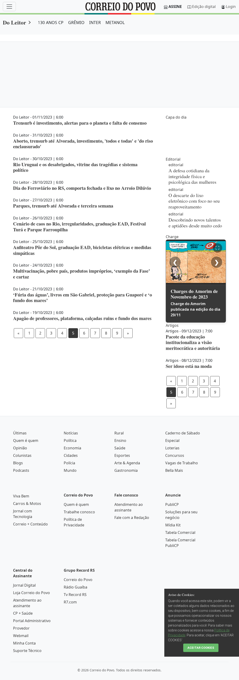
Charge (172, 236)
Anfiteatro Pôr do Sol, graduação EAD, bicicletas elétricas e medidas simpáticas (82, 250)
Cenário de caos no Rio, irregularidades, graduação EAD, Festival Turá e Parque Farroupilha (79, 226)
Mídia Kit (173, 525)
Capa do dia (176, 117)
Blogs (18, 462)
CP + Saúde (23, 613)
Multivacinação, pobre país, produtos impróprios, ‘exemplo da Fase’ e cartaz (81, 273)
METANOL (115, 22)
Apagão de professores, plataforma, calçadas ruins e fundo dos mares (82, 318)
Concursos (174, 455)
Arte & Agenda (127, 462)
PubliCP (172, 504)
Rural (119, 433)
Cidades (71, 455)
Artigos (172, 325)
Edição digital (204, 6)
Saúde (119, 448)
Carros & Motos (27, 503)
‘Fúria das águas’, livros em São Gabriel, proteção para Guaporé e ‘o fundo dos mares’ (82, 297)
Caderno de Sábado (182, 433)
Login (231, 6)
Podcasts (21, 470)
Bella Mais (174, 470)
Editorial (173, 159)
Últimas (20, 433)
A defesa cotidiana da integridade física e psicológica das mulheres (192, 176)
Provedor (21, 628)
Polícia (69, 462)
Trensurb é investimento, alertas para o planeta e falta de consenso (80, 122)
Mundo (70, 470)
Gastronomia (126, 470)
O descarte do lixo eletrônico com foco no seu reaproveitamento (194, 201)
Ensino (120, 440)
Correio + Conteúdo (30, 524)
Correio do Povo (78, 579)
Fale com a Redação (131, 517)
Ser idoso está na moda (189, 366)
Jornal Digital (24, 585)
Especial (172, 440)
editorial (176, 164)
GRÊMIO (76, 22)
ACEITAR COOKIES (200, 647)
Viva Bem (21, 496)
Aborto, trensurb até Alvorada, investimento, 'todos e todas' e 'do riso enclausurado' (83, 143)
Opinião (20, 448)
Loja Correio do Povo (31, 592)
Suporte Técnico (27, 650)
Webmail (20, 635)
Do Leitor (14, 22)
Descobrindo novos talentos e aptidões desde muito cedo (195, 222)
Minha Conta (24, 643)
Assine (175, 6)
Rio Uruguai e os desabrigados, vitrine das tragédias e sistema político (75, 167)
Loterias (172, 448)
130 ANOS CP (50, 22)
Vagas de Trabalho (181, 462)
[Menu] (9, 6)
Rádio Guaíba (75, 587)
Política (70, 440)
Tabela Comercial (180, 532)
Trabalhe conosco (79, 511)
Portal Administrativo (32, 620)
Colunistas (22, 455)
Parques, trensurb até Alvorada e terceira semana (63, 205)
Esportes (122, 455)
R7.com (70, 602)
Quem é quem (25, 440)
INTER (95, 22)
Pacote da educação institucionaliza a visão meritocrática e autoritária (193, 342)
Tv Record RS (75, 594)
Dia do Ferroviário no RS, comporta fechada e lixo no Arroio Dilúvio (82, 187)
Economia (72, 448)
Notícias (71, 433)
